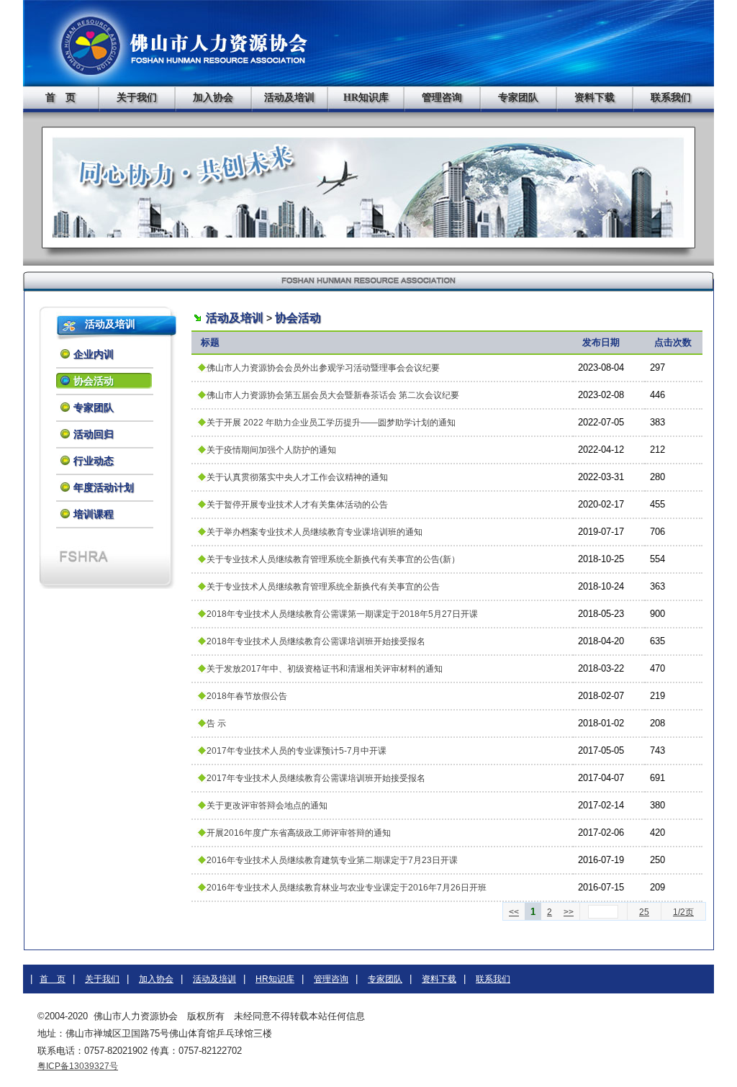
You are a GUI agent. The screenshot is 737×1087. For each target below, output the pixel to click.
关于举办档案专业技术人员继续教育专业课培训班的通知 (314, 532)
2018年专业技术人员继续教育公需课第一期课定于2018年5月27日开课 (342, 614)
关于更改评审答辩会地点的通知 (267, 805)
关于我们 (137, 97)
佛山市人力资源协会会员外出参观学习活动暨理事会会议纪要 (323, 368)
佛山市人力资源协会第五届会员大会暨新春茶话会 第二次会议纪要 (333, 395)
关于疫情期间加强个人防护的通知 (271, 450)
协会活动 (93, 381)
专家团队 (518, 97)
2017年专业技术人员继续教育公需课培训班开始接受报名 (316, 778)
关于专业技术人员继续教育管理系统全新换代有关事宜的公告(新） (333, 559)
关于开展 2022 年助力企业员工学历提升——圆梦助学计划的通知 (331, 423)
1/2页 (683, 912)
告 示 (216, 723)
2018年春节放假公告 (247, 696)
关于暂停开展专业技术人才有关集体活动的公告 (297, 505)
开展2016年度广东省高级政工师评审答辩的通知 (299, 833)
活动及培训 (289, 97)
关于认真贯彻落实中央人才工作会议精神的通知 (297, 477)
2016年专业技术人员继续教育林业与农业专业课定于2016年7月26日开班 (347, 888)
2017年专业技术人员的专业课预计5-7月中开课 (296, 751)
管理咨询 (442, 97)
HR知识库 (366, 97)
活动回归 (93, 434)
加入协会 (213, 97)
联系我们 (671, 97)
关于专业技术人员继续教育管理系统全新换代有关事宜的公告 (323, 587)
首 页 (60, 97)
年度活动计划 (103, 487)
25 (644, 912)
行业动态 (93, 460)
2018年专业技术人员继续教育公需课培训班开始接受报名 (316, 641)
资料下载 (594, 97)
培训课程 (93, 514)
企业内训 (93, 354)
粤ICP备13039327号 (77, 1066)
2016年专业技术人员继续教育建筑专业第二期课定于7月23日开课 (332, 860)
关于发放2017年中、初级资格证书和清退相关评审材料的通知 (325, 669)
